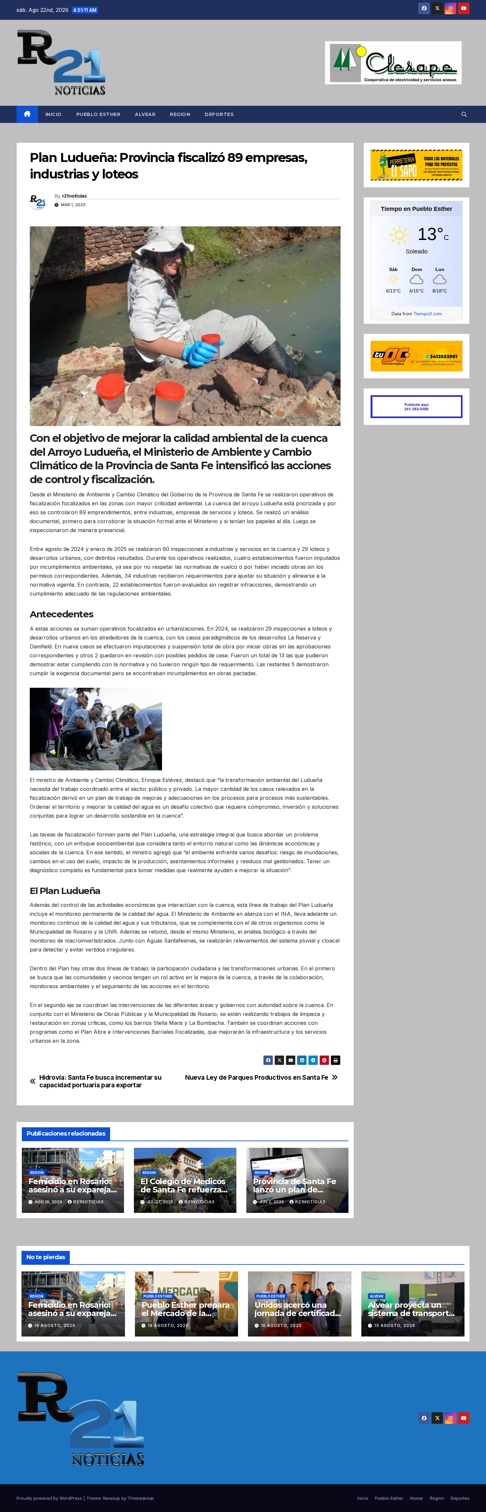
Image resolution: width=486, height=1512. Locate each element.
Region (180, 114)
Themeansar (141, 1498)
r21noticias (74, 196)
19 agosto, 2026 (54, 1325)
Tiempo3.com (428, 313)
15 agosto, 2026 (394, 1325)
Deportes (219, 114)
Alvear (145, 114)
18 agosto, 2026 (168, 1325)
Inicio (53, 114)
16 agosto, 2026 (281, 1325)
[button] (464, 114)
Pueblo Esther (98, 114)
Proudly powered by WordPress (50, 1498)
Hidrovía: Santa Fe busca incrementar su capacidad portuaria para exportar (100, 1081)
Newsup (111, 1498)
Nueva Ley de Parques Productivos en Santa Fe (256, 1077)
